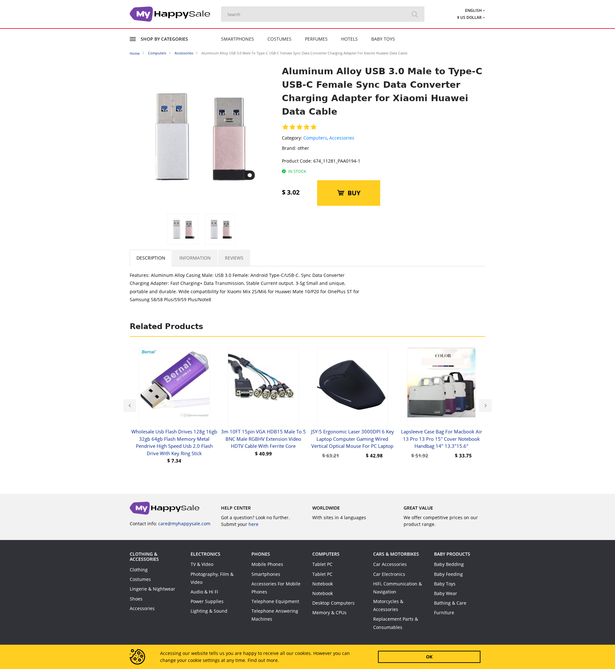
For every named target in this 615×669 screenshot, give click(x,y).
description (150, 258)
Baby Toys (383, 39)
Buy (354, 193)
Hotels (349, 39)
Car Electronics (389, 574)
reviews (234, 258)
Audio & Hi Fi (204, 592)
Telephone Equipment (275, 601)
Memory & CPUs (329, 612)
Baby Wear (445, 593)
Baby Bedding (449, 564)
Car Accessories (390, 564)
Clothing (139, 570)
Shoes (136, 599)
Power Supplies (207, 601)
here (253, 524)
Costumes (279, 39)
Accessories (341, 138)
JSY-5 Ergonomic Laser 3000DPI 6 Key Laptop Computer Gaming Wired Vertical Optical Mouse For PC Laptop (352, 438)
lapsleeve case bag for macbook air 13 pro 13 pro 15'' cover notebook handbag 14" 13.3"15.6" (441, 438)
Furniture (444, 612)
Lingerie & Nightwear (152, 589)
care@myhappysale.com (184, 523)
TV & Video (202, 564)
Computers (315, 138)
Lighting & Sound (209, 611)
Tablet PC (322, 564)
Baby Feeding (448, 574)
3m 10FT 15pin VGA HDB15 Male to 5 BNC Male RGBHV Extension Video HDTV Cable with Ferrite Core (263, 438)
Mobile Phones (267, 564)
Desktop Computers (333, 603)
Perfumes (316, 39)
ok (429, 657)
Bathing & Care (450, 603)
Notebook (322, 584)
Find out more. (263, 660)
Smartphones (237, 39)
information (195, 258)
